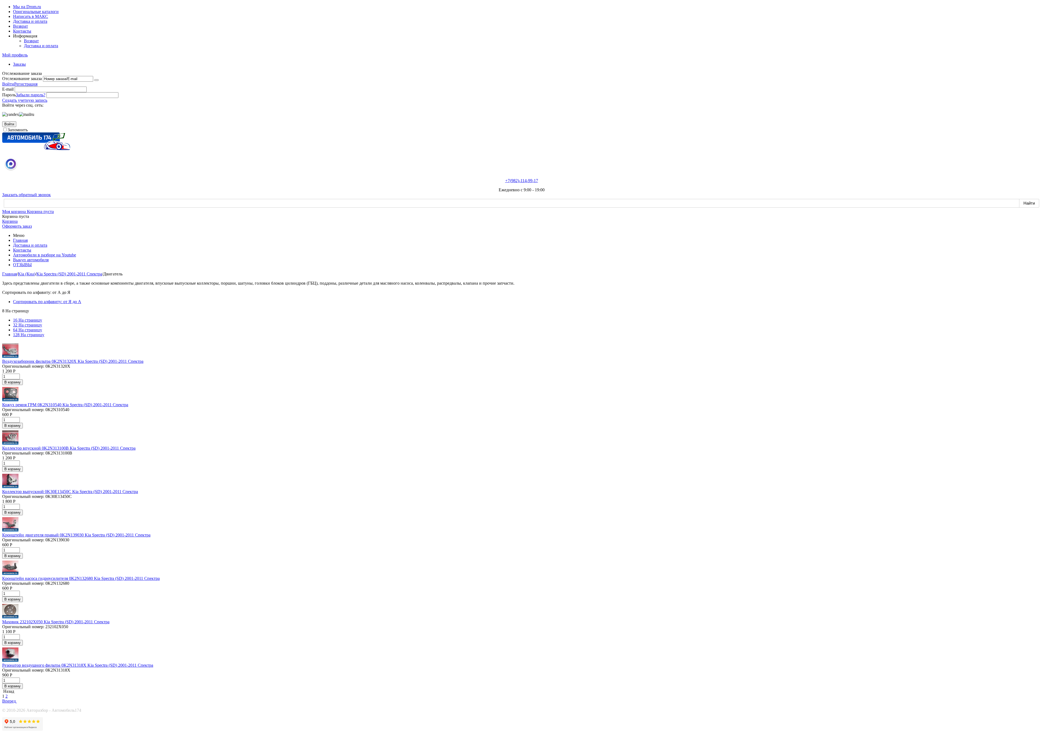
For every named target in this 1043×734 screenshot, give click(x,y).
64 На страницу (27, 330)
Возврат (20, 26)
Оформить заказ (17, 226)
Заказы (19, 64)
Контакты (22, 31)
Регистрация (25, 84)
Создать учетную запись (24, 100)
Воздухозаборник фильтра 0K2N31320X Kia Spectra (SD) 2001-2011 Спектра (72, 361)
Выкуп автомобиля (31, 260)
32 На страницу (27, 325)
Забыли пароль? (30, 95)
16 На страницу (27, 320)
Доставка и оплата (30, 21)
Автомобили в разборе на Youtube (44, 255)
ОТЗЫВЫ (22, 264)
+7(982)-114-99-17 (521, 180)
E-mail (8, 89)
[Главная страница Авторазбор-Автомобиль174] (36, 148)
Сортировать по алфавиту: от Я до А (47, 301)
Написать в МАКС (30, 16)
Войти (8, 84)
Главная (20, 240)
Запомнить (18, 130)
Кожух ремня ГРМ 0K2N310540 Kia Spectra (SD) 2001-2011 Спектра (65, 404)
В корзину (12, 382)
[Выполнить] (96, 80)
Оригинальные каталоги (36, 11)
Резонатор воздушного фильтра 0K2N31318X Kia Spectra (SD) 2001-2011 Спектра (77, 665)
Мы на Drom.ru (27, 6)
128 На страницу (28, 334)
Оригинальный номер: (23, 366)
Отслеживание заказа (22, 78)
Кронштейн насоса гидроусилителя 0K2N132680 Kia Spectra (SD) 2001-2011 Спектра (81, 578)
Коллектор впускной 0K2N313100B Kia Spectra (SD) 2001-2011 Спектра (69, 448)
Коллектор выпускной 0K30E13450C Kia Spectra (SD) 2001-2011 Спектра (70, 491)
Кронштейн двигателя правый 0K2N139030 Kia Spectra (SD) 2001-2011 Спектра (76, 535)
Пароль (9, 95)
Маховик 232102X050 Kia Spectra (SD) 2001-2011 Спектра (55, 621)
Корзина (10, 221)
